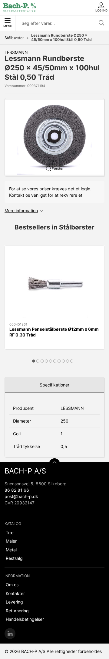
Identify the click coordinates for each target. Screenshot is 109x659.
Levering (14, 601)
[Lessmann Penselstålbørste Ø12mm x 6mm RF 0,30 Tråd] (54, 284)
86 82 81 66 (17, 490)
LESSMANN (16, 52)
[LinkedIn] (10, 633)
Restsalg (14, 558)
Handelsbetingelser (25, 619)
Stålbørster (14, 37)
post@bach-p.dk (21, 496)
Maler (11, 541)
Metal (11, 549)
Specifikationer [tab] (54, 384)
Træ (10, 532)
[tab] (33, 361)
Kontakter (15, 593)
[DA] (19, 7)
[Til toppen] (54, 463)
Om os (12, 584)
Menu (7, 26)
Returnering (17, 610)
